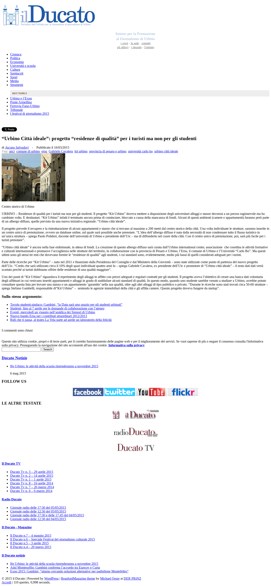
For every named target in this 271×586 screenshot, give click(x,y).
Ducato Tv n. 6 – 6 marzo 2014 (31, 491)
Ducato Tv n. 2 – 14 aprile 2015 (31, 475)
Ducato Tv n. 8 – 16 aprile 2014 (31, 483)
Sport (13, 77)
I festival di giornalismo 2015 (29, 113)
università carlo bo (140, 151)
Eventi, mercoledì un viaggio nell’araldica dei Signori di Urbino (52, 312)
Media (14, 81)
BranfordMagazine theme (78, 578)
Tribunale (16, 110)
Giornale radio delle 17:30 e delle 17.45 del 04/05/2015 (47, 515)
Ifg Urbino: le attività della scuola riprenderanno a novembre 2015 (54, 366)
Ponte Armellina (21, 102)
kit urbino (81, 151)
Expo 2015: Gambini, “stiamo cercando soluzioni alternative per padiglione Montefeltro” (69, 571)
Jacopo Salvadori (17, 147)
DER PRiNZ (132, 578)
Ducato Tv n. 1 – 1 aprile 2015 (30, 479)
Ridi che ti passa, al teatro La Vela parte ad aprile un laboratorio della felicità (61, 320)
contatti (146, 43)
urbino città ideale (166, 151)
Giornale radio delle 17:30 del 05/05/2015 (38, 507)
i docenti (136, 47)
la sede (135, 43)
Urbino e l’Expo (21, 98)
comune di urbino (28, 151)
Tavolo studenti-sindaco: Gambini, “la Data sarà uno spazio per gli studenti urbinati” (66, 304)
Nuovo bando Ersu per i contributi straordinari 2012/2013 (48, 316)
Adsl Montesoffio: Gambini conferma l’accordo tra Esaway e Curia (55, 567)
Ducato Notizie (14, 358)
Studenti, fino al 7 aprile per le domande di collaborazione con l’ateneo (57, 308)
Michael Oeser (110, 578)
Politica (15, 58)
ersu (44, 151)
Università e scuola (23, 66)
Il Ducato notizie (13, 555)
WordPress (51, 578)
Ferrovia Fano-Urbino (25, 106)
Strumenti (16, 85)
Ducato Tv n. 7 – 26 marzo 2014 (32, 487)
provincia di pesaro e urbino (107, 151)
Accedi (6, 582)
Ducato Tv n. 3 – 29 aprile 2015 (31, 472)
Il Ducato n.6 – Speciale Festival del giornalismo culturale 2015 (52, 539)
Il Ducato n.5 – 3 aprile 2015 (29, 543)
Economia (17, 62)
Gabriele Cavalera (61, 151)
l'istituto (149, 47)
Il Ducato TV (11, 463)
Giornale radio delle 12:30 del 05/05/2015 (38, 511)
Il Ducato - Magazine (17, 527)
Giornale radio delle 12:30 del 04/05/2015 (38, 519)
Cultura (15, 69)
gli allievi (123, 47)
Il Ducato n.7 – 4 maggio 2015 (30, 535)
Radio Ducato (12, 499)
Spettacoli (16, 73)
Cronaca (15, 54)
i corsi (124, 43)
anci (12, 151)
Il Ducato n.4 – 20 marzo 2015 (30, 547)
